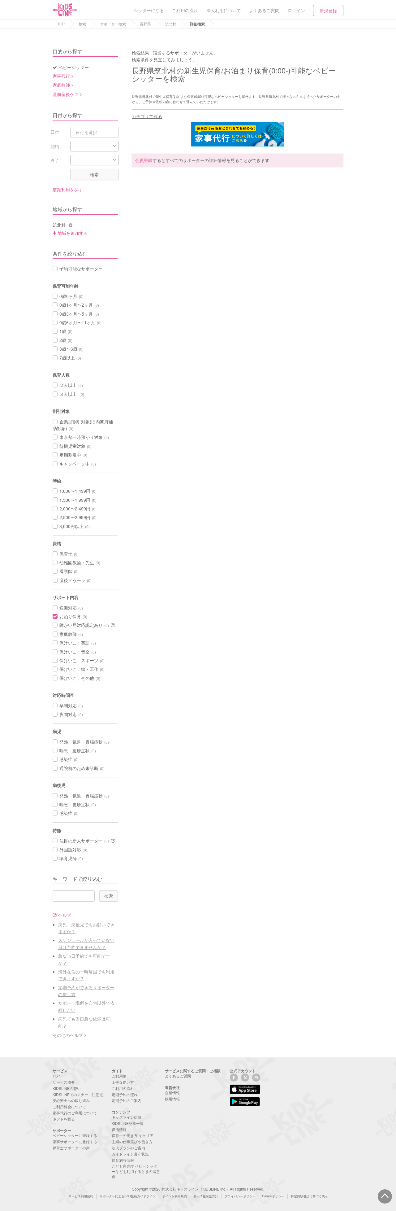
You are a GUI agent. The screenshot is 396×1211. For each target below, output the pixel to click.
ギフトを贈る (64, 1118)
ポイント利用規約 (174, 1196)
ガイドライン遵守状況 (130, 1153)
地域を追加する (73, 233)
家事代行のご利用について (75, 1112)
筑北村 (170, 23)
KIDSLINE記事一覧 (128, 1123)
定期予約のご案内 (126, 1100)
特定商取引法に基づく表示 (309, 1196)
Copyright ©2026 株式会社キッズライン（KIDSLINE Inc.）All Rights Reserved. (198, 1188)
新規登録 (328, 10)
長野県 (145, 23)
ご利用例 (119, 1075)
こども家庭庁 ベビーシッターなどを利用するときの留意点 (136, 1171)
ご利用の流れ (123, 1088)
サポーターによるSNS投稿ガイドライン (128, 1196)
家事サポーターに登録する (75, 1141)
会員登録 (144, 160)
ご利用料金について (69, 1106)
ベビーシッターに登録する (75, 1135)
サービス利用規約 (80, 1196)
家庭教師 (61, 85)
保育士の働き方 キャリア (132, 1135)
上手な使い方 (123, 1082)
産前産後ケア (66, 94)
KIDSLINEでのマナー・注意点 (78, 1094)
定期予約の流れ (125, 1094)
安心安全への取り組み (71, 1100)
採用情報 (172, 1098)
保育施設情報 (123, 1160)
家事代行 (61, 76)
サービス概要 (64, 1082)
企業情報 (172, 1092)
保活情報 (119, 1129)
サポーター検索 (113, 23)
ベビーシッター (73, 67)
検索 (82, 23)
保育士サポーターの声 (71, 1147)
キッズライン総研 (126, 1117)
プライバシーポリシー (240, 1196)
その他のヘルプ (68, 1035)
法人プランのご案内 (128, 1147)
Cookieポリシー (273, 1196)
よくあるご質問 (178, 1075)
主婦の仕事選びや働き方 (132, 1141)
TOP (61, 23)
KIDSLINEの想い (67, 1088)
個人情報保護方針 (205, 1196)
